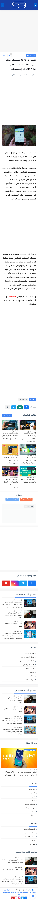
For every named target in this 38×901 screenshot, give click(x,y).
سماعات (32, 811)
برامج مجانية (30, 668)
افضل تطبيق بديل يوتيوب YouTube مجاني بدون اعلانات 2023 (13, 615)
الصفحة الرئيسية (29, 829)
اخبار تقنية (31, 789)
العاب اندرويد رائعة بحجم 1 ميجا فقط (12, 625)
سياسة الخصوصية (29, 836)
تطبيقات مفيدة (30, 804)
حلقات (32, 676)
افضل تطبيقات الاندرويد (26, 661)
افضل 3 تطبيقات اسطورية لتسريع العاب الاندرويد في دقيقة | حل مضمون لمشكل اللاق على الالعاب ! (12, 636)
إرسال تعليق (29, 506)
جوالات (32, 672)
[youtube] (6, 583)
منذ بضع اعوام (30, 431)
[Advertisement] (19, 31)
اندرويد (33, 796)
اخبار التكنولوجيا (29, 653)
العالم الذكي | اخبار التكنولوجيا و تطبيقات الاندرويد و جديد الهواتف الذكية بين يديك (19, 892)
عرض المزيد (7, 415)
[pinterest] (12, 898)
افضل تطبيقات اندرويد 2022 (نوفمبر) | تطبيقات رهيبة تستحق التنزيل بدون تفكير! (19, 774)
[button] (26, 407)
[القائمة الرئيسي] (35, 5)
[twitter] (23, 583)
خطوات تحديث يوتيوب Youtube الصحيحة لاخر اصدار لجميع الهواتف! (10, 436)
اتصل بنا (32, 844)
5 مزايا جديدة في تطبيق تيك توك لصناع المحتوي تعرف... (10, 460)
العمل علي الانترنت (28, 664)
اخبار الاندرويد (31, 55)
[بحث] (2, 5)
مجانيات (32, 815)
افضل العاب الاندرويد (27, 657)
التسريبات (32, 793)
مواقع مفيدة (30, 679)
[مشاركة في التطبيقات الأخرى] (7, 407)
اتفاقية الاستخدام (29, 833)
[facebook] (32, 583)
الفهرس (32, 840)
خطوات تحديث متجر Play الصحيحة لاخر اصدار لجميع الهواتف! (28, 460)
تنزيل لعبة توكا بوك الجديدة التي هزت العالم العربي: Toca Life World (12, 732)
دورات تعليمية (30, 808)
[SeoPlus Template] (32, 890)
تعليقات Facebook (12, 499)
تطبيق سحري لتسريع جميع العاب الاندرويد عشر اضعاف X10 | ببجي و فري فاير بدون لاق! (12, 605)
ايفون (33, 800)
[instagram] (15, 583)
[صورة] (30, 603)
